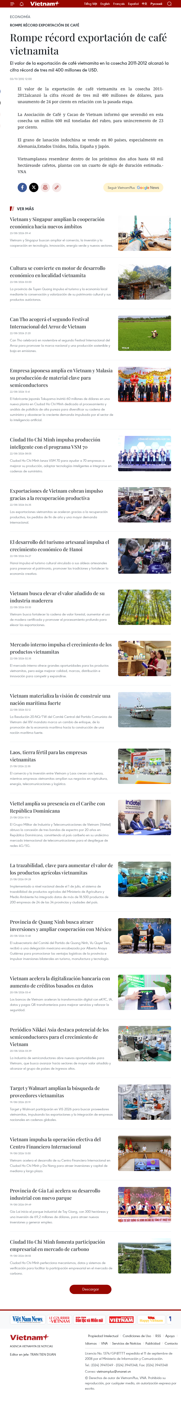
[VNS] (27, 1319)
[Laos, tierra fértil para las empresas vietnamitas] (144, 766)
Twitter (33, 187)
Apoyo (170, 1336)
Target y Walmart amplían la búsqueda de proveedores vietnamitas (55, 1092)
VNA (104, 1343)
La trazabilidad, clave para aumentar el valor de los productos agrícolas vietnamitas (61, 869)
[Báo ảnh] (121, 1319)
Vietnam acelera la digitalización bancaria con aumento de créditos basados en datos (60, 982)
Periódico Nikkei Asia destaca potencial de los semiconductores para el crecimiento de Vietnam (59, 1036)
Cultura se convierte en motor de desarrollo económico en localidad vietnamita (57, 271)
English (105, 4)
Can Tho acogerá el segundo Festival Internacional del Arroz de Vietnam (49, 323)
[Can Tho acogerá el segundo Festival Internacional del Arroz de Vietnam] (144, 333)
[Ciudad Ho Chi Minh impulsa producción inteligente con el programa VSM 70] (144, 453)
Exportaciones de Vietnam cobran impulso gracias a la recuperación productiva (56, 494)
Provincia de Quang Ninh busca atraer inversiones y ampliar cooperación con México (60, 925)
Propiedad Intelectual (103, 1336)
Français (119, 4)
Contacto (171, 1343)
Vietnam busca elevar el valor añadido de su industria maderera (57, 597)
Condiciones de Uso (137, 1336)
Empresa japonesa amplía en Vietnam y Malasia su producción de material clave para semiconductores (61, 377)
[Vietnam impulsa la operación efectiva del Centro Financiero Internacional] (144, 1153)
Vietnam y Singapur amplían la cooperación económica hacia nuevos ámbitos (57, 223)
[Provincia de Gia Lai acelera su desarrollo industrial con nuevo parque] (144, 1204)
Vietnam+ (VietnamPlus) (45, 3)
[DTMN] (89, 1319)
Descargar (90, 1289)
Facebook (22, 187)
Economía (20, 16)
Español (133, 4)
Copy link (56, 187)
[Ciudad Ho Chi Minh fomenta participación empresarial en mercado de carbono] (144, 1255)
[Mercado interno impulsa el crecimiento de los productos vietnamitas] (144, 658)
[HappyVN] (151, 1319)
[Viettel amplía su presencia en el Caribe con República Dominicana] (144, 817)
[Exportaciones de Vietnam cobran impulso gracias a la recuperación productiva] (144, 504)
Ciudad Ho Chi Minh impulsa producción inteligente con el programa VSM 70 (55, 443)
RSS (158, 1336)
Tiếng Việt (90, 4)
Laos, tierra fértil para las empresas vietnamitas (48, 756)
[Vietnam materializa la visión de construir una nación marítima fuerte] (144, 709)
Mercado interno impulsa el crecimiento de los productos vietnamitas (61, 648)
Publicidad (152, 1343)
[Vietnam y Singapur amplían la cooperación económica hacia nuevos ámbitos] (144, 233)
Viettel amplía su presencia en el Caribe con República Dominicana (57, 807)
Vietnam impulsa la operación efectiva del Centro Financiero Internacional (55, 1143)
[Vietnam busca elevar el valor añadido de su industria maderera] (144, 607)
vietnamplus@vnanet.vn (114, 1371)
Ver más (25, 208)
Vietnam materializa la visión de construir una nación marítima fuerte (60, 699)
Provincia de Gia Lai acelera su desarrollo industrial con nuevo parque (55, 1194)
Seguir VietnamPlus (121, 187)
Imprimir (45, 187)
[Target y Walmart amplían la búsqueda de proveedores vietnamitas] (144, 1102)
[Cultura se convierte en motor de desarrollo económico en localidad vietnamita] (144, 282)
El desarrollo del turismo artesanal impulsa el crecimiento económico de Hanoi (59, 545)
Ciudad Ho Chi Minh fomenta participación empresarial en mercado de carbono (57, 1245)
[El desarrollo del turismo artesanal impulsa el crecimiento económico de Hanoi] (144, 556)
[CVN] (59, 1319)
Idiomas (91, 1343)
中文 (144, 3)
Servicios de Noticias (126, 1343)
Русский (156, 4)
